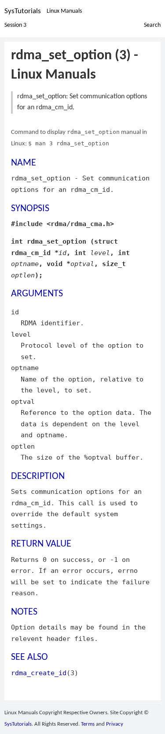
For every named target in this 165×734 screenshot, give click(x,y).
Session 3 (15, 25)
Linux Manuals (64, 11)
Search (152, 25)
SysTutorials (22, 11)
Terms (88, 724)
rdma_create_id (38, 672)
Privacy (114, 724)
